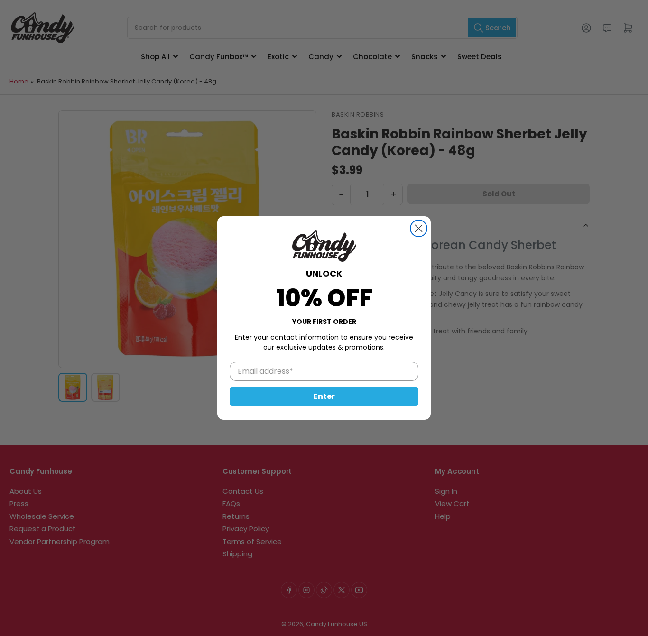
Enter (324, 396)
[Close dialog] (418, 228)
